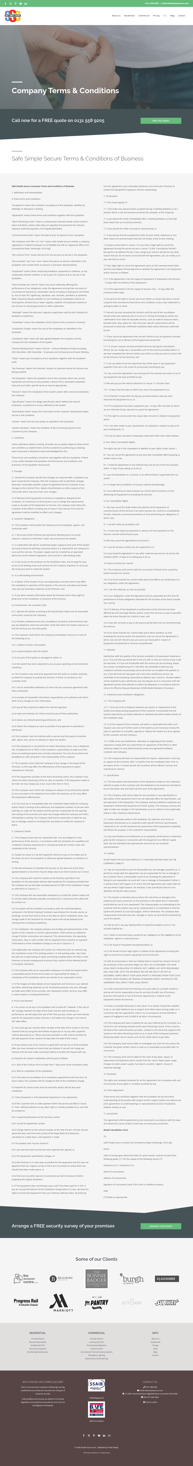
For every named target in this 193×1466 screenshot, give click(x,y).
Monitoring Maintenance (37, 1352)
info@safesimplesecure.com (175, 3)
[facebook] (84, 1435)
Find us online (151, 1402)
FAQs (155, 1348)
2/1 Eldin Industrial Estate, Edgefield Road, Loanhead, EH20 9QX (151, 1393)
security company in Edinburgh (45, 1387)
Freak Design (113, 1447)
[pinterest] (94, 1435)
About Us (155, 1338)
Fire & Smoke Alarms (37, 1342)
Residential (38, 1332)
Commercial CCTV (96, 1342)
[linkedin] (104, 1435)
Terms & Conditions (90, 1453)
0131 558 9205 (152, 3)
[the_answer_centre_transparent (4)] (26, 1275)
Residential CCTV (38, 1345)
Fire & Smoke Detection (96, 1345)
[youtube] (99, 1435)
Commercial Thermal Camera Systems (96, 1352)
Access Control (96, 1348)
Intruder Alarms (37, 1338)
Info (155, 1332)
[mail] (109, 1435)
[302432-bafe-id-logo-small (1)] (96, 1403)
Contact (155, 1355)
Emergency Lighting (96, 1355)
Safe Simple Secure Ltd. (86, 1447)
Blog (155, 1352)
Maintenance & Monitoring (96, 1358)
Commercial (96, 1332)
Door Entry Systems (37, 1348)
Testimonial (155, 1342)
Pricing (155, 1345)
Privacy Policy (105, 1453)
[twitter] (89, 1435)
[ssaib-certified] (96, 1380)
